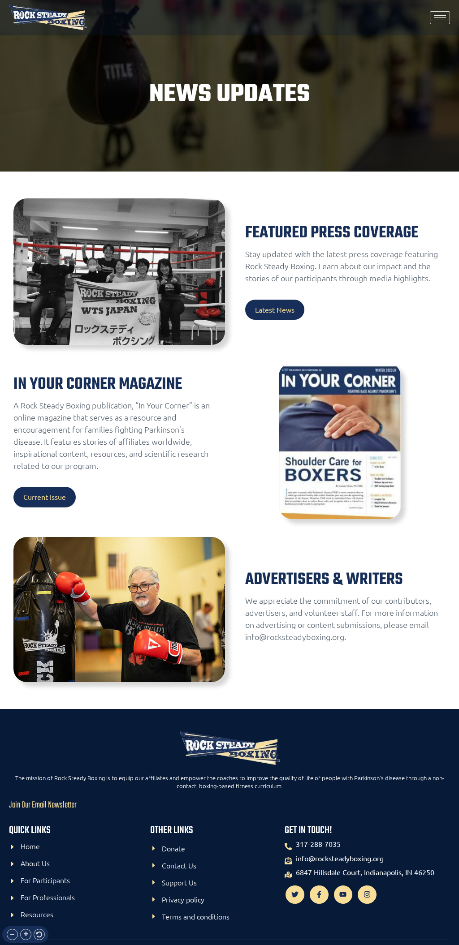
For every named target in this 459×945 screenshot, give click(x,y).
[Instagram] (367, 894)
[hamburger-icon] (440, 17)
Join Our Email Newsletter (43, 805)
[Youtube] (343, 894)
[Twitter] (295, 894)
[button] (12, 934)
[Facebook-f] (319, 894)
